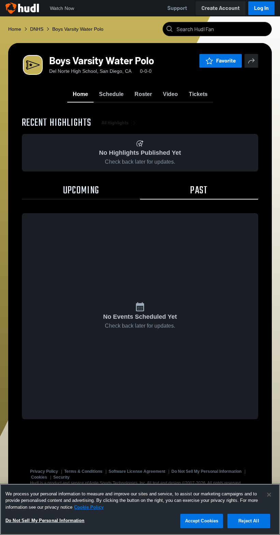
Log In (261, 8)
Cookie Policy (88, 507)
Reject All (248, 520)
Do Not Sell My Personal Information (206, 471)
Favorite (226, 60)
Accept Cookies (202, 520)
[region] (140, 509)
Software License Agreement (137, 471)
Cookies (39, 477)
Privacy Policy (44, 471)
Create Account (220, 8)
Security (61, 477)
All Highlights (115, 123)
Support (177, 8)
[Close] (269, 494)
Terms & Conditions (83, 471)
